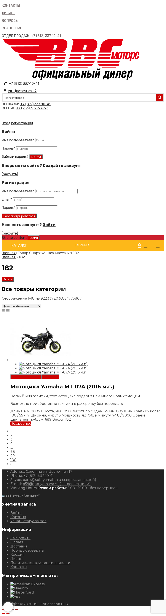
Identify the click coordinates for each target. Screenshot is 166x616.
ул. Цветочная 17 (22, 91)
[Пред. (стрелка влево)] (3, 613)
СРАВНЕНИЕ (12, 28)
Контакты (18, 567)
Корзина (18, 517)
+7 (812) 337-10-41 (24, 83)
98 (12, 452)
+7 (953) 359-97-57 (32, 108)
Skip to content (14, 238)
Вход (6, 123)
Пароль (8, 148)
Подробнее (20, 423)
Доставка (18, 546)
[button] (19, 245)
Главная (9, 253)
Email (7, 199)
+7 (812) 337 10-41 (46, 36)
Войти (16, 513)
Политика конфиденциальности (40, 563)
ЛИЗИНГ (8, 13)
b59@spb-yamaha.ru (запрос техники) (57, 484)
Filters (7, 279)
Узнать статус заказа (28, 521)
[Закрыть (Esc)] (3, 609)
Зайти (49, 224)
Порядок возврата (27, 550)
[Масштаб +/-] (16, 609)
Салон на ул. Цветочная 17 (49, 471)
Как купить (20, 538)
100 (13, 460)
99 (12, 456)
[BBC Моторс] (71, 79)
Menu (33, 237)
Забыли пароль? (15, 157)
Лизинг (17, 559)
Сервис (82, 245)
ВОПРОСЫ (10, 21)
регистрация (22, 123)
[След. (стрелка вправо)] (8, 613)
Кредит (17, 554)
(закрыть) (10, 174)
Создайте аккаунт (62, 165)
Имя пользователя (18, 140)
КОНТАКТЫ (11, 5)
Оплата (16, 542)
